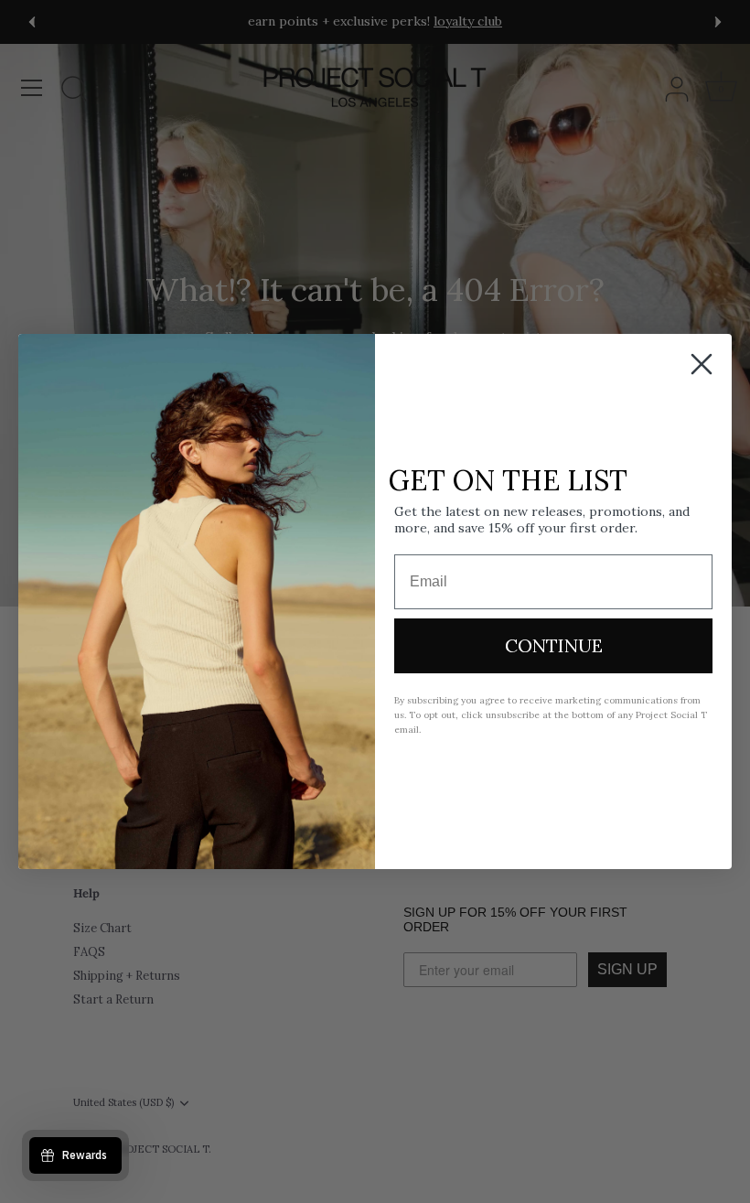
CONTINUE (554, 645)
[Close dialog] (701, 364)
